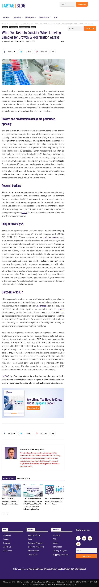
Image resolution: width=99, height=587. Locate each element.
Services (6, 543)
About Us (7, 547)
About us (31, 529)
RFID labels (42, 305)
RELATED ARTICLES (8, 478)
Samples (56, 535)
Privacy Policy (50, 569)
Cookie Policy (64, 569)
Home (4, 23)
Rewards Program (35, 543)
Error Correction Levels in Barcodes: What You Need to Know (54, 501)
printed (61, 309)
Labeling (33, 27)
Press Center (33, 550)
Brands (6, 539)
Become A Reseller (36, 547)
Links (4, 529)
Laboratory (13, 23)
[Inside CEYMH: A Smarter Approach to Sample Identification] (11, 490)
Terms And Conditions (33, 569)
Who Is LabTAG (34, 535)
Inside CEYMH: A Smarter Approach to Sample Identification (10, 501)
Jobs (30, 539)
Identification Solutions (24, 27)
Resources (7, 550)
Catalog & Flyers (60, 550)
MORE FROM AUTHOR (23, 478)
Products (7, 535)
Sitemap (17, 569)
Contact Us (32, 554)
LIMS (24, 212)
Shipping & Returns (61, 554)
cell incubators (51, 237)
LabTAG (5, 376)
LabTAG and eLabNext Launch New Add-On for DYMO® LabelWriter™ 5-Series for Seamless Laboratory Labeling (32, 504)
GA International (78, 569)
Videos (55, 543)
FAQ (54, 539)
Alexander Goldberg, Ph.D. (14, 41)
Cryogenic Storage (26, 23)
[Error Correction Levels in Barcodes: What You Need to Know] (54, 490)
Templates (57, 547)
